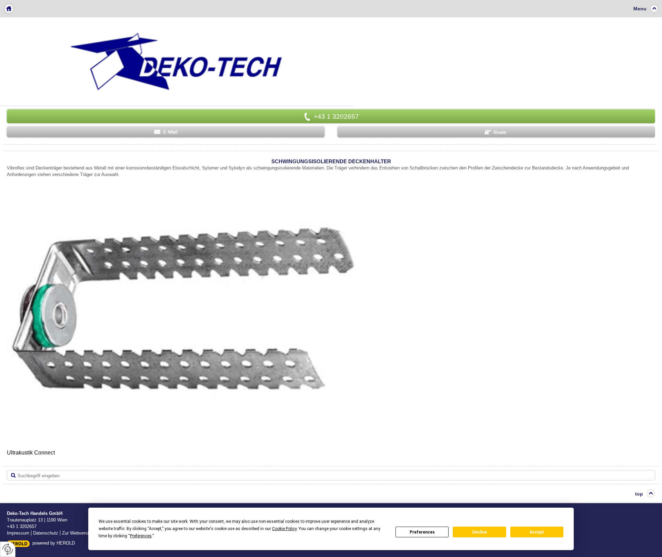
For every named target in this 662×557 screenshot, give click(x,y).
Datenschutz (45, 533)
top (639, 494)
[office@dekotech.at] (165, 132)
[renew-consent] (8, 549)
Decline (479, 532)
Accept (537, 532)
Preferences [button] (141, 536)
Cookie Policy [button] (284, 528)
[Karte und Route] (496, 132)
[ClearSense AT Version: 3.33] (18, 543)
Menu (639, 8)
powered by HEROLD (53, 543)
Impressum (18, 533)
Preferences (422, 532)
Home (8, 8)
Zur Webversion (77, 533)
